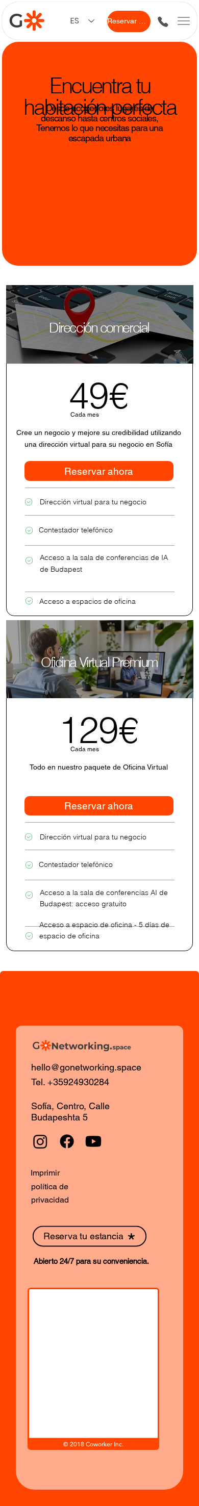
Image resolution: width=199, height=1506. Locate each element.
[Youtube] (93, 1141)
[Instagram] (40, 1141)
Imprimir (45, 1173)
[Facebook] (67, 1141)
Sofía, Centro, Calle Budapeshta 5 (70, 1111)
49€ (99, 395)
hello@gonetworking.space (86, 1067)
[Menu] (183, 21)
